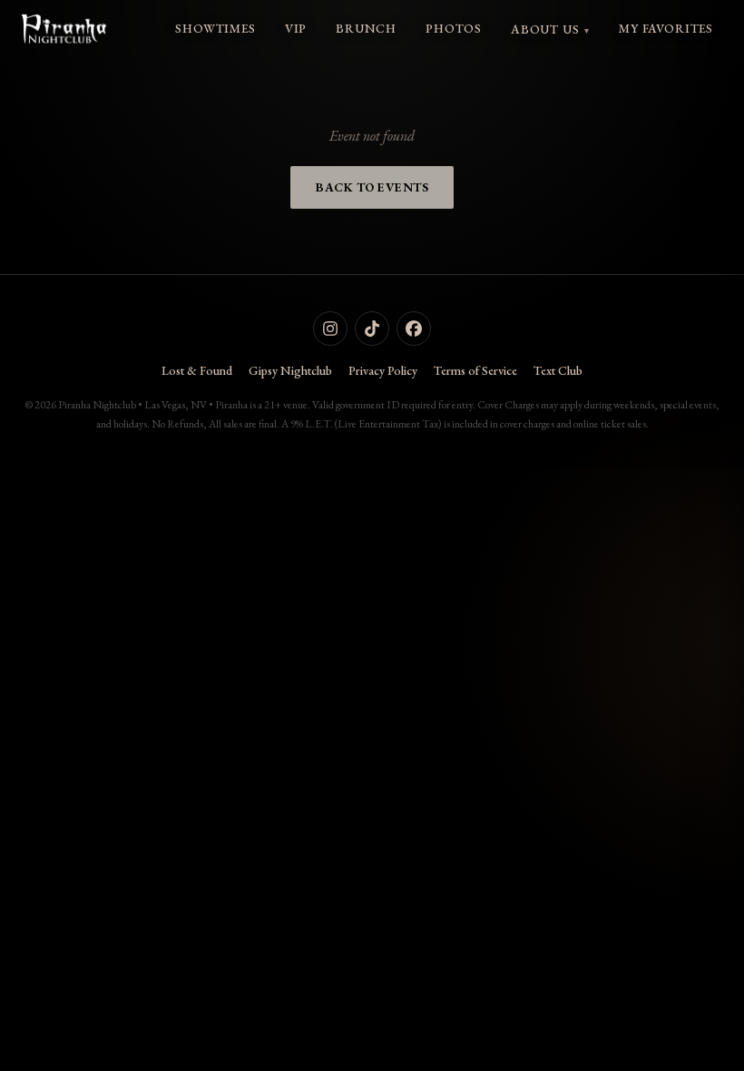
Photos (454, 28)
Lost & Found (197, 370)
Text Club (558, 370)
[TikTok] (372, 328)
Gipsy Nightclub (290, 370)
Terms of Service (475, 370)
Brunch (366, 28)
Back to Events (372, 187)
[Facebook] (413, 328)
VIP (296, 28)
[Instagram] (330, 328)
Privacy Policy (382, 370)
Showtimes (215, 28)
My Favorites (666, 28)
